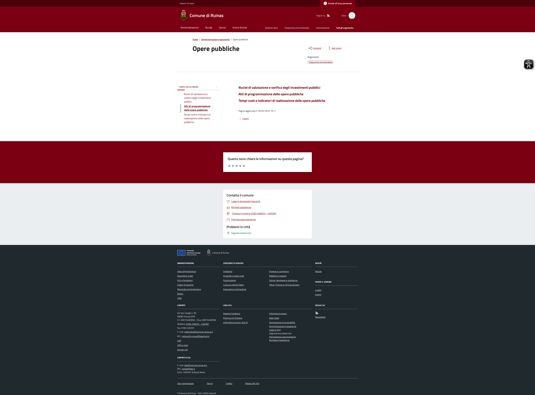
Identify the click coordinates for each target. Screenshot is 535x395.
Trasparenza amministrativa (296, 27)
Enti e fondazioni (185, 280)
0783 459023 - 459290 (197, 324)
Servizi (222, 27)
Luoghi (318, 290)
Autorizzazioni (229, 280)
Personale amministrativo (189, 289)
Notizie (318, 271)
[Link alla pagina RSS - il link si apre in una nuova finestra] (328, 15)
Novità (208, 27)
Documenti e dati (185, 276)
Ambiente (227, 271)
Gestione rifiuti (271, 27)
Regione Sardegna (187, 3)
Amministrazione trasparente (215, 39)
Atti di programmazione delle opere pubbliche (271, 94)
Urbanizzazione (322, 27)
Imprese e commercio (279, 271)
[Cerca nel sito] (350, 15)
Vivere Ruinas (240, 27)
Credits (229, 383)
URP (179, 340)
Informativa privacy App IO (235, 322)
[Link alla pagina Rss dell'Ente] (316, 313)
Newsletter (320, 317)
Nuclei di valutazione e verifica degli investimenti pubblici (279, 87)
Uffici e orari (182, 345)
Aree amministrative (186, 271)
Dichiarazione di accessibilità (282, 322)
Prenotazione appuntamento (282, 337)
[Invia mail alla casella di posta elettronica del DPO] (195, 365)
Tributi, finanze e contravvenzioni (284, 284)
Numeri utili (182, 349)
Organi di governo (185, 284)
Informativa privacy (278, 313)
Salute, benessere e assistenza (283, 280)
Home (195, 39)
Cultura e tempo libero (233, 284)
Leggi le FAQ (275, 330)
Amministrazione (190, 27)
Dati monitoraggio (185, 383)
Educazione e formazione (234, 289)
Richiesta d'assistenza (279, 340)
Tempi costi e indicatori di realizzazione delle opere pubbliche (282, 100)
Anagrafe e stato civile (233, 276)
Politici (180, 293)
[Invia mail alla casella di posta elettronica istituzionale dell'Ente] (198, 332)
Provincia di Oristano (232, 318)
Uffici (179, 298)
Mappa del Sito (252, 383)
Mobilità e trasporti (278, 276)
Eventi (318, 294)
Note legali (274, 318)
